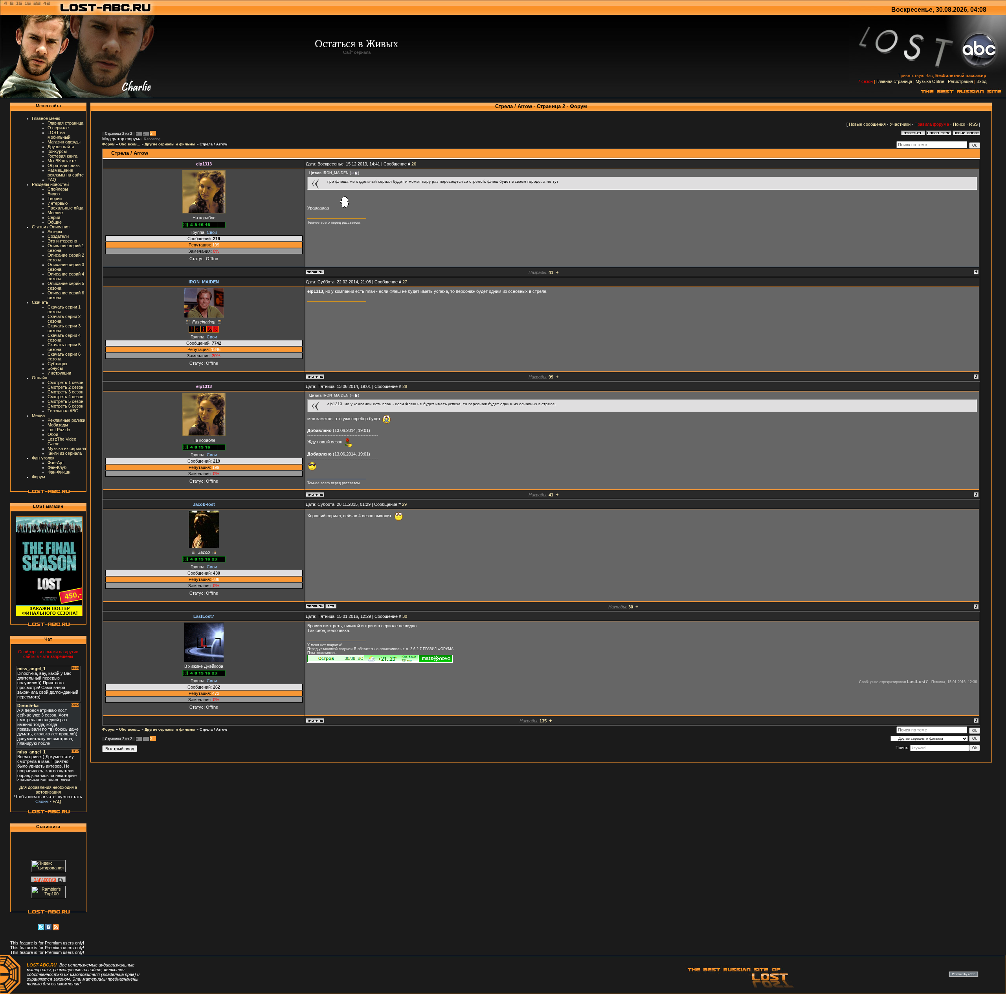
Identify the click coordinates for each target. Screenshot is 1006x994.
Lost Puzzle (59, 429)
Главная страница (894, 81)
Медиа (38, 415)
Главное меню (46, 118)
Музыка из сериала (67, 448)
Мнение (55, 212)
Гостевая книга (62, 156)
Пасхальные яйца (65, 208)
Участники (900, 124)
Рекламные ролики (66, 420)
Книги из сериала (65, 453)
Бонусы (55, 368)
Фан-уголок (43, 458)
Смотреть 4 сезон (65, 396)
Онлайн (39, 377)
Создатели (58, 236)
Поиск (959, 124)
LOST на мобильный (59, 135)
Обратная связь (64, 165)
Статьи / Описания (51, 226)
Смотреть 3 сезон (65, 392)
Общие (55, 222)
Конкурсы (57, 151)
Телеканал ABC (63, 410)
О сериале (58, 127)
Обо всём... (129, 144)
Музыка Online (930, 81)
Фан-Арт (56, 462)
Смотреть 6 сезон (65, 406)
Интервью (58, 203)
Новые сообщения (867, 124)
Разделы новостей (50, 184)
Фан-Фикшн (59, 472)
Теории (55, 198)
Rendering (152, 139)
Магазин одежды (64, 142)
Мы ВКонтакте (62, 160)
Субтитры (57, 363)
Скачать (40, 302)
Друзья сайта (61, 146)
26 (413, 164)
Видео (54, 193)
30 (404, 616)
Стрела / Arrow (213, 144)
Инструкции (59, 373)
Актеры (55, 231)
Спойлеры (58, 189)
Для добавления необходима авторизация (48, 789)
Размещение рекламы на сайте (66, 172)
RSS (973, 124)
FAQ (52, 179)
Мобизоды (58, 425)
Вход (981, 81)
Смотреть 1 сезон (65, 382)
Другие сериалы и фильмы (170, 144)
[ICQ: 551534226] (330, 606)
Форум (38, 476)
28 (404, 386)
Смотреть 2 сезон (65, 387)
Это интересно (62, 241)
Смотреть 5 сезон (65, 401)
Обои (53, 434)
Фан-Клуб (57, 467)
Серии (54, 217)
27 (404, 281)
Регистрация (960, 81)
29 (404, 504)
